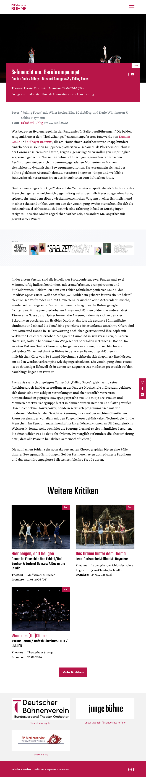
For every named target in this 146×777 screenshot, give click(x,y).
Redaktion (16, 769)
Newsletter (27, 769)
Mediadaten (39, 769)
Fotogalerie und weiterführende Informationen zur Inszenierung (53, 94)
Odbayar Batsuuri (39, 142)
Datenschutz (64, 769)
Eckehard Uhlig (32, 122)
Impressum (51, 769)
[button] (128, 74)
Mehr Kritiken (73, 672)
